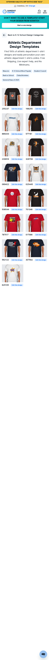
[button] (39, 12)
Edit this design (17, 109)
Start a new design (24, 25)
